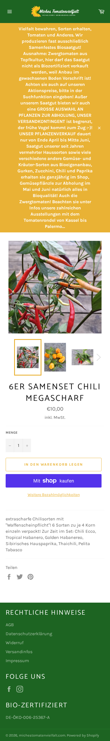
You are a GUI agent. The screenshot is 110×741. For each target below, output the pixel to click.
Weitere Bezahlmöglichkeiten (54, 494)
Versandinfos (19, 651)
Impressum (17, 660)
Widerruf (14, 642)
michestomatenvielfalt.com (42, 735)
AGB (10, 624)
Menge (11, 432)
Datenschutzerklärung (29, 633)
